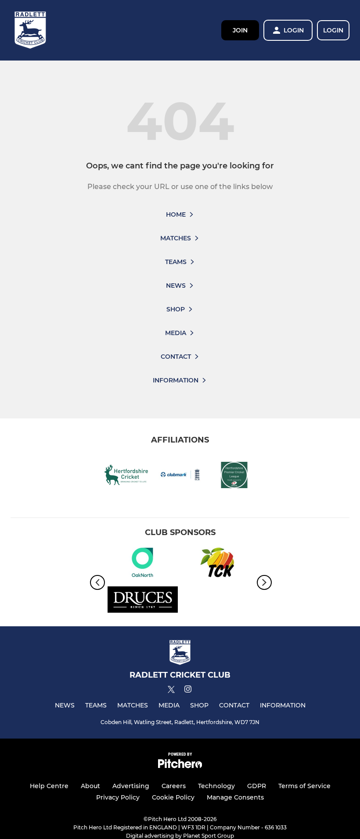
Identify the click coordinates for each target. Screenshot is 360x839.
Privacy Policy (118, 797)
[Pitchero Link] (180, 766)
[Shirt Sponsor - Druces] (143, 601)
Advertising (130, 786)
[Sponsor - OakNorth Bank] (143, 563)
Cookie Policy (173, 797)
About (90, 786)
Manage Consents (235, 797)
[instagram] (188, 690)
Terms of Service (304, 786)
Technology (216, 786)
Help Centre (49, 786)
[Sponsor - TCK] (217, 563)
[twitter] (171, 690)
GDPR (256, 786)
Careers (174, 786)
